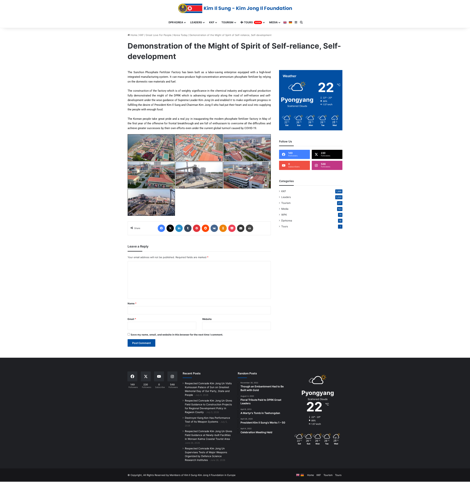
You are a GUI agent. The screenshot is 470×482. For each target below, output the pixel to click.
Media (284, 208)
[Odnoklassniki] (223, 228)
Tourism (286, 202)
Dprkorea (286, 220)
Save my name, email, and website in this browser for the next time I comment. (177, 334)
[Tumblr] (187, 228)
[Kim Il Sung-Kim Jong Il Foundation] (235, 8)
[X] (170, 228)
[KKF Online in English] (285, 22)
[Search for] (301, 22)
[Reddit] (205, 228)
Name (132, 303)
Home (133, 35)
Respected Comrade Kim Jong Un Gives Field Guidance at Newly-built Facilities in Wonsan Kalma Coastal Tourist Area (208, 435)
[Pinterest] (196, 228)
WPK (284, 214)
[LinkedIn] (179, 228)
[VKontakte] (214, 228)
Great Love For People (158, 35)
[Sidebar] (296, 22)
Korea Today (180, 35)
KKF (141, 35)
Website (207, 319)
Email (132, 319)
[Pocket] (232, 228)
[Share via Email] (240, 228)
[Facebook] (161, 228)
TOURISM (227, 22)
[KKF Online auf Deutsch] (290, 22)
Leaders (286, 197)
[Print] (249, 228)
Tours (284, 226)
